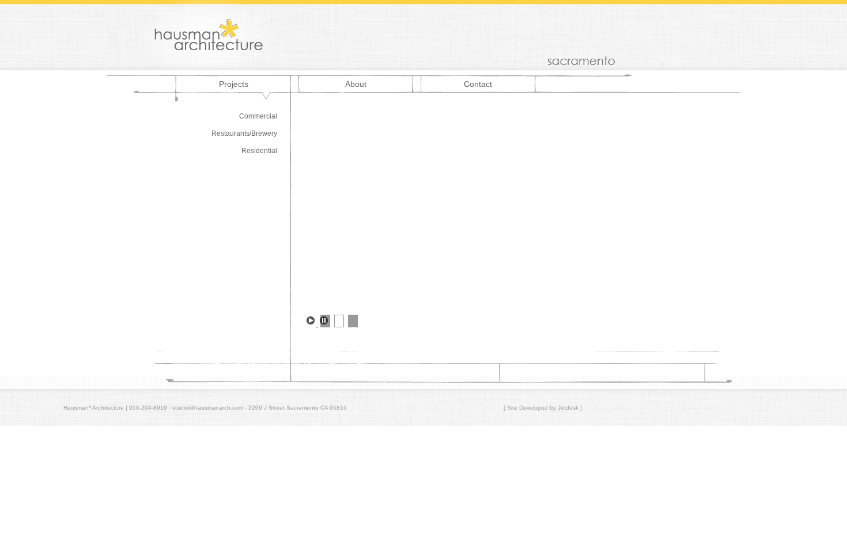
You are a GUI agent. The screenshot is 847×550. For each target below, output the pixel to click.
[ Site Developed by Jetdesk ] (543, 407)
